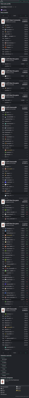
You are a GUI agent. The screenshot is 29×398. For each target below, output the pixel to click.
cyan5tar (5, 10)
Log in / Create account (23, 1)
